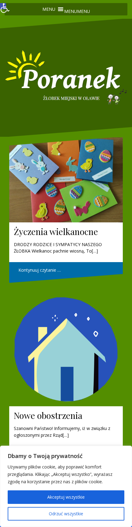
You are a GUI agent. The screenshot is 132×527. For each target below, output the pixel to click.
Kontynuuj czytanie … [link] (39, 270)
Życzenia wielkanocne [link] (56, 231)
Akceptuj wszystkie (66, 497)
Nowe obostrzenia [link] (48, 415)
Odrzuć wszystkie (66, 514)
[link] (3, 6)
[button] (77, 11)
